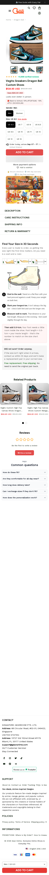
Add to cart (24, 870)
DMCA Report (8, 849)
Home (8, 20)
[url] (15, 744)
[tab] (23, 423)
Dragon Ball (19, 20)
